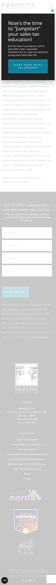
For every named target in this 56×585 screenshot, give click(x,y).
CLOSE (52, 9)
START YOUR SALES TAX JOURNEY (28, 66)
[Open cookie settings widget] (4, 580)
